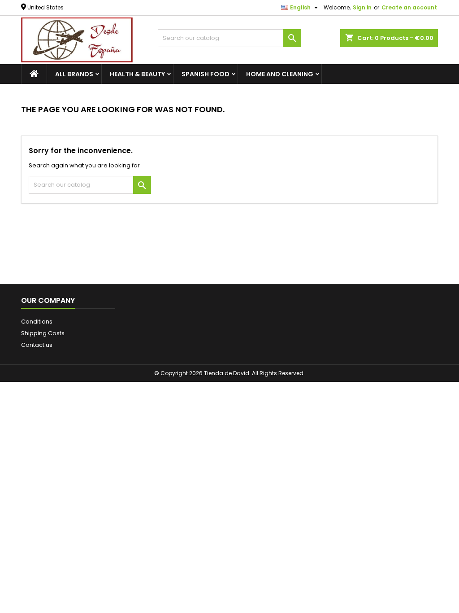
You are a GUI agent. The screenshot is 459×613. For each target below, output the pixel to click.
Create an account (409, 7)
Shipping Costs (43, 333)
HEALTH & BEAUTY (137, 74)
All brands (74, 74)
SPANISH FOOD (206, 74)
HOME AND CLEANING (279, 74)
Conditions (36, 321)
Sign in (362, 7)
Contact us (36, 345)
